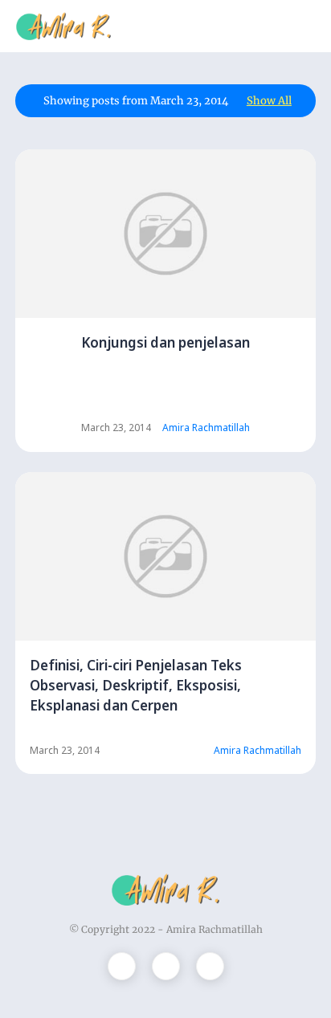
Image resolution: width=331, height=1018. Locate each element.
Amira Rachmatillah (214, 929)
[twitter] (122, 966)
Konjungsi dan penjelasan (165, 342)
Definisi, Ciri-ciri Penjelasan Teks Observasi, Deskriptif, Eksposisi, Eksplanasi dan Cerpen (136, 685)
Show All (269, 101)
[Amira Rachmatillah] (63, 25)
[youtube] (210, 966)
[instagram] (166, 966)
